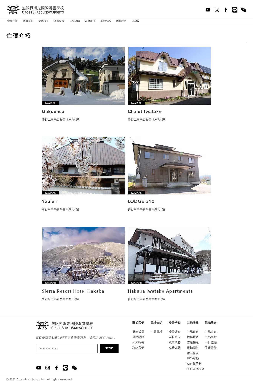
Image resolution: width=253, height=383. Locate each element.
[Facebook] (226, 10)
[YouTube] (208, 10)
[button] (138, 322)
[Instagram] (217, 10)
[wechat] (74, 368)
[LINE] (235, 10)
